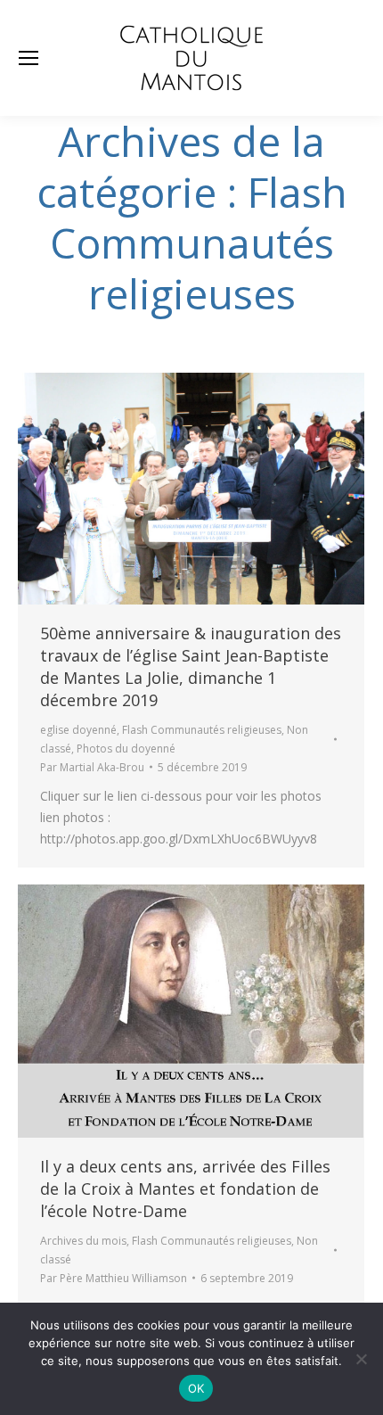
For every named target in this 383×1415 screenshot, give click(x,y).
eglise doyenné (78, 729)
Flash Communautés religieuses (201, 729)
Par (92, 767)
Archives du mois (83, 1240)
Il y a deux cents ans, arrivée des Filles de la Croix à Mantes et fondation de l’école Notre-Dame (185, 1189)
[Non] (361, 1359)
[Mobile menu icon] (28, 58)
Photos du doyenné (126, 748)
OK (196, 1388)
